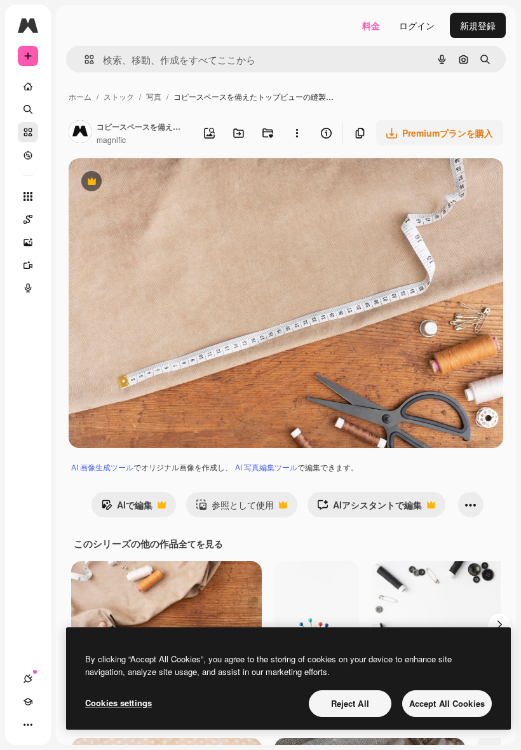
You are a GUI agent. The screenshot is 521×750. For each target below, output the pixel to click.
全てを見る (201, 543)
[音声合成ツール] (28, 288)
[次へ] (499, 624)
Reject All (350, 703)
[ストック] (28, 132)
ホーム (80, 96)
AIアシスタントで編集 (369, 507)
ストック (119, 96)
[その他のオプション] (296, 133)
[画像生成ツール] (28, 242)
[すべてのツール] (28, 196)
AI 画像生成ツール (102, 466)
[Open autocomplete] (84, 59)
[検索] (28, 109)
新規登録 (478, 25)
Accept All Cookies (447, 703)
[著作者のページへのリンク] (80, 133)
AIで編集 (126, 507)
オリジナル (156, 182)
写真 (153, 96)
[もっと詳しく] (28, 155)
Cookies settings (118, 703)
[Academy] (28, 702)
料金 (371, 25)
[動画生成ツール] (28, 265)
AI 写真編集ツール (266, 466)
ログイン (417, 25)
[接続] (28, 679)
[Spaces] (28, 219)
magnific (111, 139)
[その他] (28, 724)
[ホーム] (28, 86)
